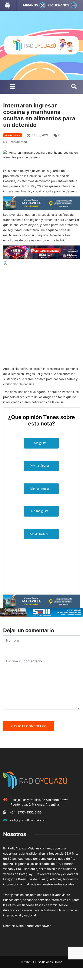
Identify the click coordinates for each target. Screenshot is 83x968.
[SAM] (41, 612)
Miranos (30, 5)
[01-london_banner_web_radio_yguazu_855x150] (41, 203)
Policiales (12, 135)
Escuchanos (58, 5)
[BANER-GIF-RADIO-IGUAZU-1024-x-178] (41, 252)
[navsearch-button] (74, 87)
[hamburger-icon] (12, 87)
